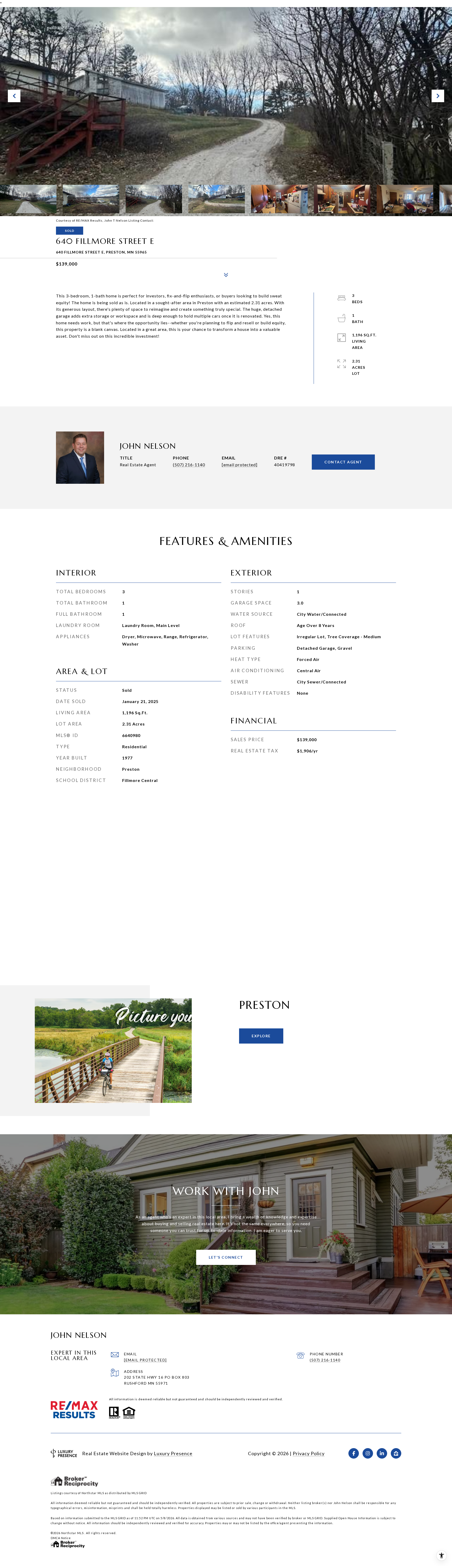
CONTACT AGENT (343, 462)
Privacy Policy (309, 1453)
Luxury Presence (173, 1453)
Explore (261, 1036)
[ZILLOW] (396, 1453)
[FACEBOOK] (353, 1453)
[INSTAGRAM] (368, 1453)
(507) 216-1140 (189, 464)
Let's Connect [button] (226, 1257)
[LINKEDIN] (382, 1453)
